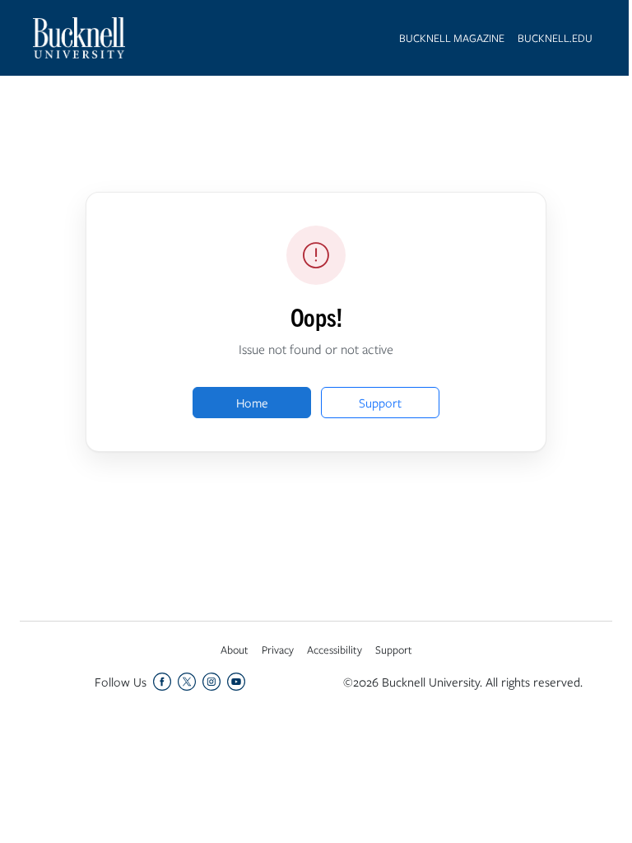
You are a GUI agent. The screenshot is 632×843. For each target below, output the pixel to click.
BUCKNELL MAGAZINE (451, 37)
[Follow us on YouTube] (236, 682)
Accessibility (334, 649)
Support (380, 402)
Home (252, 402)
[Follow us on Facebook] (162, 682)
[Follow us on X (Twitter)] (187, 682)
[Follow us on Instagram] (211, 682)
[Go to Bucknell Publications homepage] (79, 38)
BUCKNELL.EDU (555, 37)
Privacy (278, 649)
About (235, 649)
